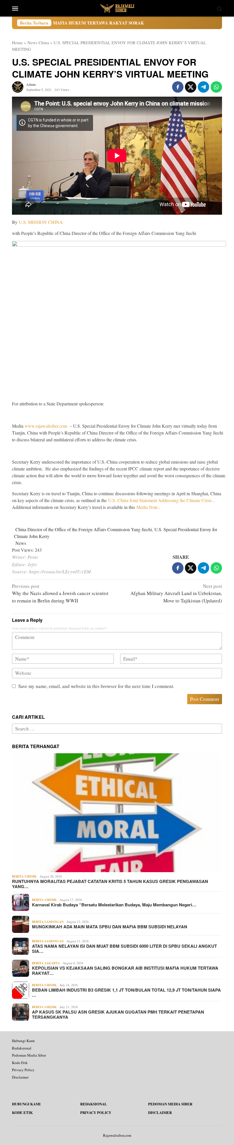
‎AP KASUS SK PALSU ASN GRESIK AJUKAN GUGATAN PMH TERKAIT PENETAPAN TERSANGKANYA (118, 1014)
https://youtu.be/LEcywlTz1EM (60, 571)
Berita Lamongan (48, 921)
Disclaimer (20, 1077)
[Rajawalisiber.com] (117, 7)
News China (38, 42)
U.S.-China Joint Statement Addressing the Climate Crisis (160, 500)
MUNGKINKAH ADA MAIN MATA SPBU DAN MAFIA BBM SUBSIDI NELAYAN (109, 926)
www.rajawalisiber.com (46, 426)
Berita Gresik (24, 876)
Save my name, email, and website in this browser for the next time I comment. (96, 686)
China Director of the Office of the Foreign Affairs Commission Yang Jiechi (83, 529)
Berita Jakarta (46, 963)
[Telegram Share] (203, 87)
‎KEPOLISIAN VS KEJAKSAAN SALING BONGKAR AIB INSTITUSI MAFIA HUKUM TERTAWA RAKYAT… (125, 970)
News (20, 543)
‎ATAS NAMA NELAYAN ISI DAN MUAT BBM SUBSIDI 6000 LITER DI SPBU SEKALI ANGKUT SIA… (124, 948)
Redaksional (21, 1048)
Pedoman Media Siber (29, 1055)
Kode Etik (20, 1062)
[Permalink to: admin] (17, 86)
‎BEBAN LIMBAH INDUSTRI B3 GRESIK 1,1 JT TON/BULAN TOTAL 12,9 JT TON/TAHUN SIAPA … (126, 992)
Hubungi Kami (23, 1040)
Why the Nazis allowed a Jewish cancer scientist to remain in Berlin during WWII (60, 593)
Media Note (147, 507)
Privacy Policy (23, 1069)
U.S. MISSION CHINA (41, 222)
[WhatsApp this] (216, 87)
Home (17, 42)
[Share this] (177, 87)
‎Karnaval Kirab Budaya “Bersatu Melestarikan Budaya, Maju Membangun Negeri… (114, 904)
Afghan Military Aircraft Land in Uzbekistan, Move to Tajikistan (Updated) (176, 593)
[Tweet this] (190, 87)
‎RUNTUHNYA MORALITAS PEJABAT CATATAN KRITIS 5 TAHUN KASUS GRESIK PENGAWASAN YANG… (110, 884)
